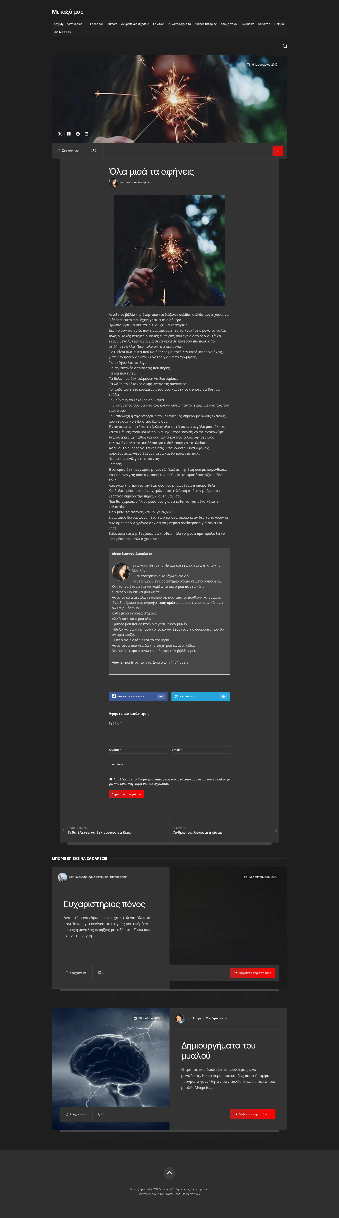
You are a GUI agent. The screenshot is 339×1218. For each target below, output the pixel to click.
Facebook (97, 24)
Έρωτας (158, 24)
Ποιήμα (279, 24)
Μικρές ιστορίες (206, 24)
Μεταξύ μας (67, 11)
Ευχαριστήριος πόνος (104, 904)
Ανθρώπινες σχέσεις (135, 24)
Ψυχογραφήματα (179, 24)
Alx (198, 1194)
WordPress (172, 1194)
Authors (112, 24)
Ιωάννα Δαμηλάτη (139, 182)
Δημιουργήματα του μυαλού (218, 1050)
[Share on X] (61, 134)
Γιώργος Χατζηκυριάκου (210, 1018)
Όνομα (115, 750)
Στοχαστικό (229, 24)
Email (177, 750)
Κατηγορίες (74, 24)
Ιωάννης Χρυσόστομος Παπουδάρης (101, 877)
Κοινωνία (264, 24)
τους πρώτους (169, 603)
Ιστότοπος (117, 764)
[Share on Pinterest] (77, 134)
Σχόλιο (115, 723)
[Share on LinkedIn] (86, 134)
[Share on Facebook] (68, 134)
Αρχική (58, 24)
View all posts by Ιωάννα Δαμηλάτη (141, 662)
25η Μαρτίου (62, 31)
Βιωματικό (247, 24)
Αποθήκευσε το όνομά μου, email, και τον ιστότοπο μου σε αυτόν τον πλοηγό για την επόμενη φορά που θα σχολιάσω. (169, 782)
